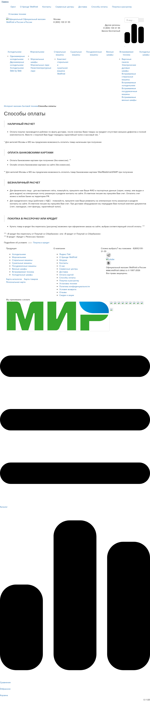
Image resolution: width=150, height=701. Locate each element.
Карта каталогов (14, 279)
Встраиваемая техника (126, 53)
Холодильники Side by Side (17, 69)
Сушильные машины (76, 53)
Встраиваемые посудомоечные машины (129, 91)
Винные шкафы (110, 53)
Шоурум (63, 259)
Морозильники (37, 51)
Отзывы (63, 292)
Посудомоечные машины (94, 53)
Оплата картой (66, 274)
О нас (62, 265)
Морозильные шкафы (37, 60)
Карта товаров (31, 279)
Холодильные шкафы (22, 274)
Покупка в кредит (41, 242)
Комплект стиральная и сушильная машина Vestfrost (62, 66)
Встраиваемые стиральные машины (129, 76)
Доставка (82, 6)
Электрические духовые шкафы (129, 67)
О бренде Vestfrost (29, 6)
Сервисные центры (65, 6)
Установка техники (17, 13)
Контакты (46, 6)
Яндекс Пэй (64, 254)
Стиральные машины (60, 53)
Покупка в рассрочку (122, 6)
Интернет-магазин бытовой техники (21, 105)
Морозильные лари (40, 64)
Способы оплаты (99, 6)
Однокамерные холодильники (17, 57)
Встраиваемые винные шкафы (129, 98)
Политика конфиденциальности (74, 286)
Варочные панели (126, 60)
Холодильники (14, 51)
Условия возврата (67, 289)
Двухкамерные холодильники (17, 63)
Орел (13, 6)
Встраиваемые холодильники (129, 84)
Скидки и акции (66, 295)
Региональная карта (15, 281)
